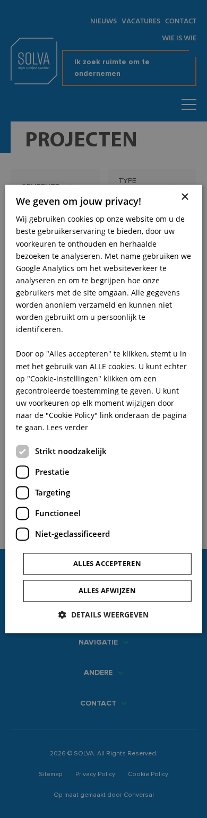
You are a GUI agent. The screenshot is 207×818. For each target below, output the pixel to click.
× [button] (184, 197)
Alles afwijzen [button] (107, 591)
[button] (103, 615)
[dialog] (103, 409)
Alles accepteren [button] (107, 564)
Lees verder (67, 427)
